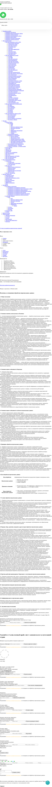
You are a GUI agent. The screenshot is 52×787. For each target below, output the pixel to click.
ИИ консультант (12, 168)
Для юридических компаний (14, 89)
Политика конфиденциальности (7, 285)
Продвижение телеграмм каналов (16, 144)
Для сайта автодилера (13, 61)
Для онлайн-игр (12, 101)
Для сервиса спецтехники (14, 77)
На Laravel (10, 112)
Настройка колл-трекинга (17, 142)
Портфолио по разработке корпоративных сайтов (19, 191)
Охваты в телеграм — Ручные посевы (17, 146)
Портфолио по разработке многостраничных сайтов (20, 188)
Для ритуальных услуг (13, 88)
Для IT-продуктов (12, 65)
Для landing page (12, 46)
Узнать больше (6, 214)
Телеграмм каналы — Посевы (15, 145)
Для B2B (10, 56)
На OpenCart (11, 108)
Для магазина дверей (13, 99)
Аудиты (10, 207)
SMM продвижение (9, 182)
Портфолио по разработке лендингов (16, 187)
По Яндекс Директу (10, 196)
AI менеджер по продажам (14, 163)
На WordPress (11, 106)
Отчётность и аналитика (13, 135)
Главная (4, 238)
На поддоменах (11, 116)
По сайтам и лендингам (10, 186)
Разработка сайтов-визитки (11, 34)
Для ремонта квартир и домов (15, 80)
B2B (12, 124)
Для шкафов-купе (12, 83)
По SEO (7, 211)
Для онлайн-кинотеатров (14, 85)
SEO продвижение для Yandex (12, 156)
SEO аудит (7, 154)
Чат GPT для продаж (10, 173)
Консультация (8, 219)
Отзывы (7, 218)
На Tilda (10, 105)
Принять (2, 786)
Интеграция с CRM (15, 137)
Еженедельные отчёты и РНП (18, 140)
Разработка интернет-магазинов (12, 38)
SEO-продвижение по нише (11, 55)
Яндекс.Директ (8, 122)
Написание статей (9, 175)
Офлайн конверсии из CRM (17, 139)
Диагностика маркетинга (11, 220)
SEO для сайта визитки (10, 157)
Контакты (7, 221)
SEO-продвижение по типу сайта (13, 42)
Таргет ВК (7, 148)
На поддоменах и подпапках (14, 118)
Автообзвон (8, 151)
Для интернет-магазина (13, 43)
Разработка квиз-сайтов (10, 37)
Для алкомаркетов (12, 95)
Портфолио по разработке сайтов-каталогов (18, 194)
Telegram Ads (8, 150)
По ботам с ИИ (8, 210)
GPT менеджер (11, 164)
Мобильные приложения (16, 130)
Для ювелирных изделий (14, 84)
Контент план (8, 179)
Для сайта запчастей (12, 59)
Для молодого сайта (12, 44)
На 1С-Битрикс (11, 107)
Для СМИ (10, 57)
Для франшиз (11, 67)
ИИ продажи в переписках (14, 167)
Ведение (10, 209)
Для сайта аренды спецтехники (15, 73)
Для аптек (10, 71)
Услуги (12, 129)
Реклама (4, 120)
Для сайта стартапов (13, 91)
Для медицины (11, 66)
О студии (7, 216)
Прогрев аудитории (9, 180)
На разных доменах (12, 119)
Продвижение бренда (13, 134)
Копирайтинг (8, 181)
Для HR (10, 96)
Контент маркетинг (7, 174)
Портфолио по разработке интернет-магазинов (19, 193)
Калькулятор (6, 251)
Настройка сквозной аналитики (18, 141)
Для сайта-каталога (12, 45)
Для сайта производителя (14, 72)
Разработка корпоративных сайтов (13, 36)
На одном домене (12, 114)
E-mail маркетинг (9, 176)
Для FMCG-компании (13, 97)
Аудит (4, 250)
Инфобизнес (14, 131)
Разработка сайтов (7, 31)
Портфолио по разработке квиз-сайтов (17, 192)
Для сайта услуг (12, 54)
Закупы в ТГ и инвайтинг (11, 152)
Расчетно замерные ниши (17, 127)
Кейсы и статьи (6, 213)
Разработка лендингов (10, 32)
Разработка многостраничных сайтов (14, 33)
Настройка (10, 208)
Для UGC (10, 50)
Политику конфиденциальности (13, 625)
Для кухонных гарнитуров (14, 82)
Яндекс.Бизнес (8, 147)
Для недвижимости (12, 60)
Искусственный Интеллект (9, 159)
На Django (10, 111)
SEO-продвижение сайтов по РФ (13, 113)
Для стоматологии (12, 74)
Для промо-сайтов (12, 53)
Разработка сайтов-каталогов (12, 39)
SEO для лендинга (9, 158)
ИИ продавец (11, 171)
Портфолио (5, 185)
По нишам (10, 123)
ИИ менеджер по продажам (14, 170)
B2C (12, 125)
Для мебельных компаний (14, 86)
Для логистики (11, 68)
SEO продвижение (9, 153)
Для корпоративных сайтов (14, 93)
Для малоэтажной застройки (14, 76)
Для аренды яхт (11, 94)
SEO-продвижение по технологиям (13, 103)
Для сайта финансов (12, 69)
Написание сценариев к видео (12, 177)
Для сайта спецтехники (13, 62)
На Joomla (10, 110)
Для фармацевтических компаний (16, 90)
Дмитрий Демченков (10, 215)
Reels (6, 184)
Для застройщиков (12, 78)
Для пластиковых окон (13, 102)
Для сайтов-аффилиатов (13, 49)
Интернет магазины (15, 128)
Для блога (10, 48)
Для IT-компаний (12, 63)
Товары (12, 133)
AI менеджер (8, 160)
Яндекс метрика (14, 136)
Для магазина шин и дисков (14, 100)
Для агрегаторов (12, 51)
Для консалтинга (12, 79)
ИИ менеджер (8, 165)
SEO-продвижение (7, 40)
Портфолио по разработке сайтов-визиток (18, 190)
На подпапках (11, 117)
